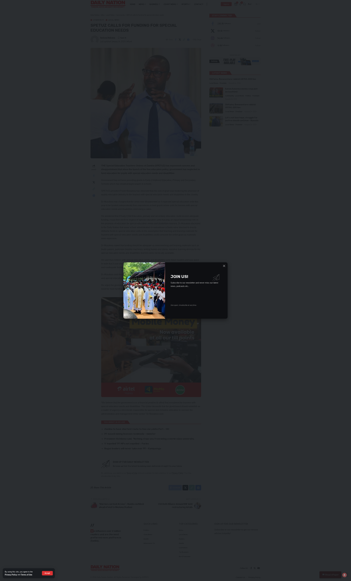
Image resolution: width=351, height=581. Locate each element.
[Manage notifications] (344, 575)
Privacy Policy (11, 575)
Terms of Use (26, 575)
